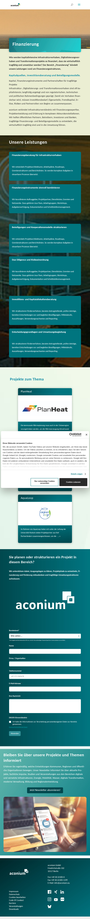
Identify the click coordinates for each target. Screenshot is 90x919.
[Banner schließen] (86, 434)
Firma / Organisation (17, 658)
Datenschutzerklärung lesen (18, 727)
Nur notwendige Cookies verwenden (44, 482)
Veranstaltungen (16, 906)
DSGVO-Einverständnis (18, 718)
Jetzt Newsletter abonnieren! (45, 790)
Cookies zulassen (73, 482)
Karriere (12, 903)
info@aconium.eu (62, 883)
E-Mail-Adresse (15, 684)
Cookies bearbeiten (17, 897)
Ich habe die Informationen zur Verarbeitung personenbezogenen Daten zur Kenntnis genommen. (45, 723)
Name (11, 646)
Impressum (13, 891)
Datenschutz (14, 894)
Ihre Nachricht (15, 696)
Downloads (14, 909)
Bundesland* (14, 631)
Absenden (15, 734)
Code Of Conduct (16, 900)
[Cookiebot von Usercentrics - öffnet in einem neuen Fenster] (71, 434)
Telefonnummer (15, 671)
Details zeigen (76, 474)
